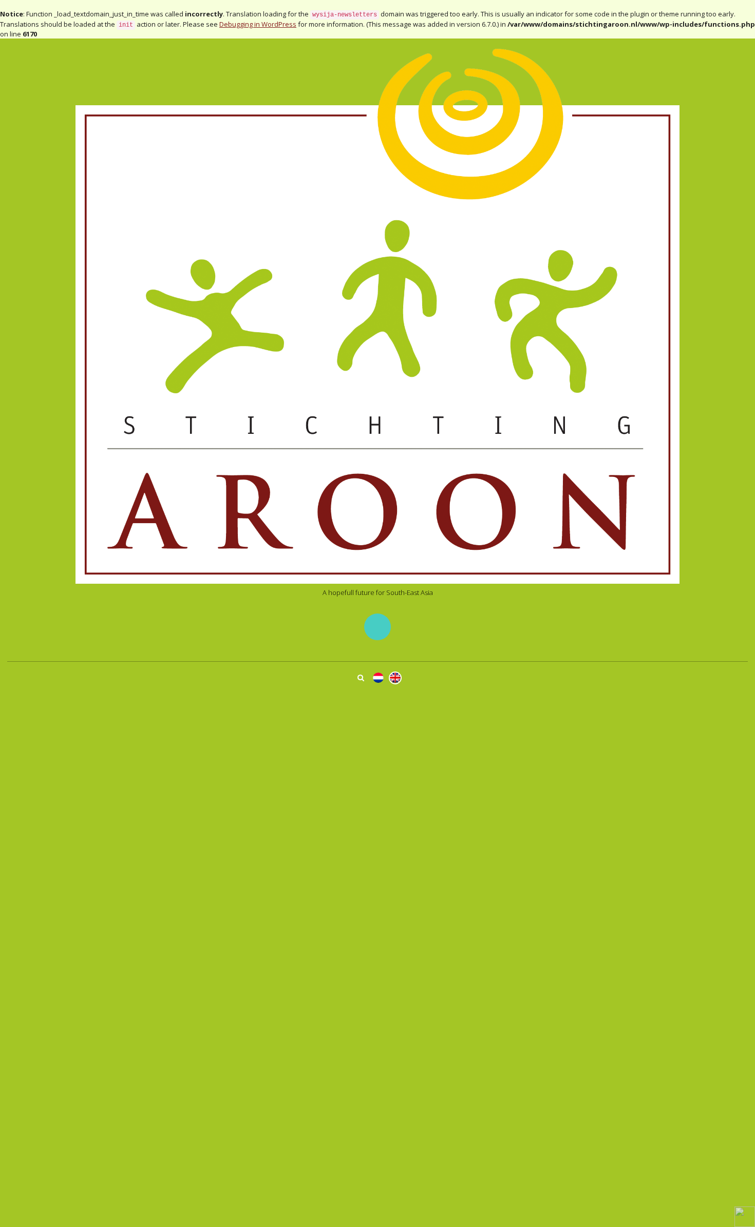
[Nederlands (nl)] (378, 678)
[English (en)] (395, 678)
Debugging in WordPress (257, 24)
